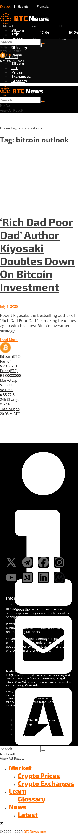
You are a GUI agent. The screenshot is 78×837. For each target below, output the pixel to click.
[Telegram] (27, 562)
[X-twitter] (11, 562)
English (5, 6)
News (17, 807)
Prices (17, 39)
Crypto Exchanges (46, 783)
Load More (9, 339)
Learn (17, 791)
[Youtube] (11, 577)
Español (23, 6)
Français (43, 6)
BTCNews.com (35, 831)
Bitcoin (17, 30)
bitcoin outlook (30, 128)
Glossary (19, 47)
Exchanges (21, 76)
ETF (14, 34)
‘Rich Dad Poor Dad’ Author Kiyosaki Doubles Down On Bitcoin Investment (37, 254)
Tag (14, 128)
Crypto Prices (39, 775)
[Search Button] (43, 43)
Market (20, 768)
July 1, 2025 (9, 306)
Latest (28, 814)
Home (5, 128)
